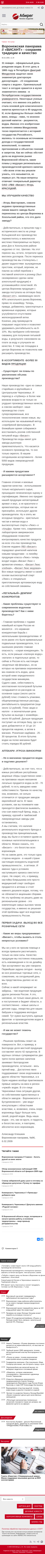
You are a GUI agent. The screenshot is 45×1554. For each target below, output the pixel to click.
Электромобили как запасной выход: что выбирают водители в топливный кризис (22, 1368)
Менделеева (30, 127)
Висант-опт (9, 296)
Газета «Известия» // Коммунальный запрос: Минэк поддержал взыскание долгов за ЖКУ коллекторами (21, 1478)
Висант (24, 435)
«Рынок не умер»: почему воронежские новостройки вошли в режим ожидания (21, 1358)
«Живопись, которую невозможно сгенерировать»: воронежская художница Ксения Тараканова (22, 1374)
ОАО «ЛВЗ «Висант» (14, 185)
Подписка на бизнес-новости (12, 1550)
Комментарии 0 (11, 1248)
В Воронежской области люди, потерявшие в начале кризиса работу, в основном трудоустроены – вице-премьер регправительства (22, 1220)
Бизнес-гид (37, 1522)
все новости (39, 1411)
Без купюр (5, 1441)
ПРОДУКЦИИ (18, 364)
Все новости (8, 1499)
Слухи (3, 1292)
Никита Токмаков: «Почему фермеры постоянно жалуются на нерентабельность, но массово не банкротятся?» (25, 1345)
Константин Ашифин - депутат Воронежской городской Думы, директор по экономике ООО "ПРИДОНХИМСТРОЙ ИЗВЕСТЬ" (24, 1423)
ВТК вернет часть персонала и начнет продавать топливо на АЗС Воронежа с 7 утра (20, 1286)
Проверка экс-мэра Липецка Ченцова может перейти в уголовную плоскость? (23, 1314)
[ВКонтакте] (38, 1239)
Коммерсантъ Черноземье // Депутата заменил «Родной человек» (22, 1205)
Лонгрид (4, 1339)
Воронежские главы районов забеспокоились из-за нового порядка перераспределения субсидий (24, 1303)
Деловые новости (33, 1511)
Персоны (15, 1552)
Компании (22, 1552)
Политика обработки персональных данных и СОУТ (22, 1529)
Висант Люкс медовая (27, 568)
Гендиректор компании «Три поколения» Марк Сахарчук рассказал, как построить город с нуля (25, 1363)
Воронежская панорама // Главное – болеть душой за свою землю (21, 1158)
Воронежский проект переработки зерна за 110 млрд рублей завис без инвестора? (24, 1309)
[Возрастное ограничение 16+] (2, 2)
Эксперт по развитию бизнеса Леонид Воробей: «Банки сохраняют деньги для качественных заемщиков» (25, 1395)
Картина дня (24, 1506)
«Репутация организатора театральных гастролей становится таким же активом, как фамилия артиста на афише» (23, 1402)
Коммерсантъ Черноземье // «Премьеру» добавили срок (20, 1194)
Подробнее (39, 1430)
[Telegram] (41, 1239)
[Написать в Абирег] (42, 7)
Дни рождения (6, 1418)
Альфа (7, 528)
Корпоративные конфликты (19, 1517)
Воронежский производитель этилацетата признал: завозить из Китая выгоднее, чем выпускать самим (21, 1271)
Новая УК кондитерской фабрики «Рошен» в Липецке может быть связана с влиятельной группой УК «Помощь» (23, 1320)
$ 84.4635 (30, 2)
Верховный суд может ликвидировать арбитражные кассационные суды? (21, 1297)
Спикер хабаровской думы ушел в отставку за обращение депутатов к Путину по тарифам (22, 1182)
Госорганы (29, 1552)
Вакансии (25, 1550)
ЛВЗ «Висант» (29, 546)
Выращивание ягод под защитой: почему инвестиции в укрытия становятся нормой (22, 1389)
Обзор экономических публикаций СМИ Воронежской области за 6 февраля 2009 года (22, 1170)
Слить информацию (35, 1550)
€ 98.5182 (40, 2)
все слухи (40, 1326)
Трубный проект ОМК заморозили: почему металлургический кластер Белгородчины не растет (24, 1352)
